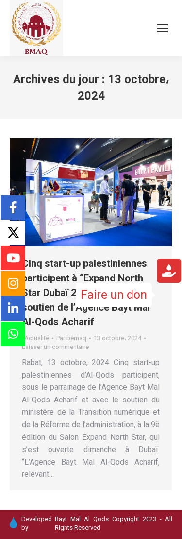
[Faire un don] (169, 272)
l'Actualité (35, 338)
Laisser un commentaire (55, 346)
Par (71, 338)
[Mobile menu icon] (162, 28)
